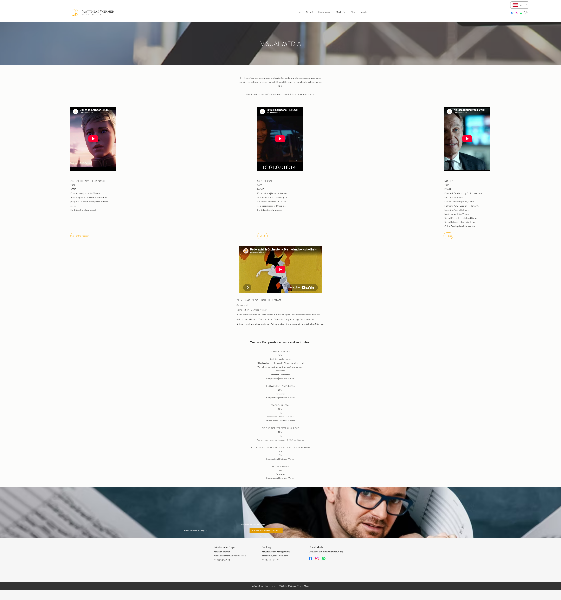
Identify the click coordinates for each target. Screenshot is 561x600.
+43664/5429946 (222, 559)
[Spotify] (521, 12)
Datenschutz (257, 586)
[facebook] (512, 12)
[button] (526, 12)
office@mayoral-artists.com (275, 555)
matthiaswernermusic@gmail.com (230, 555)
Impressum (270, 586)
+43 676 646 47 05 (271, 559)
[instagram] (516, 12)
